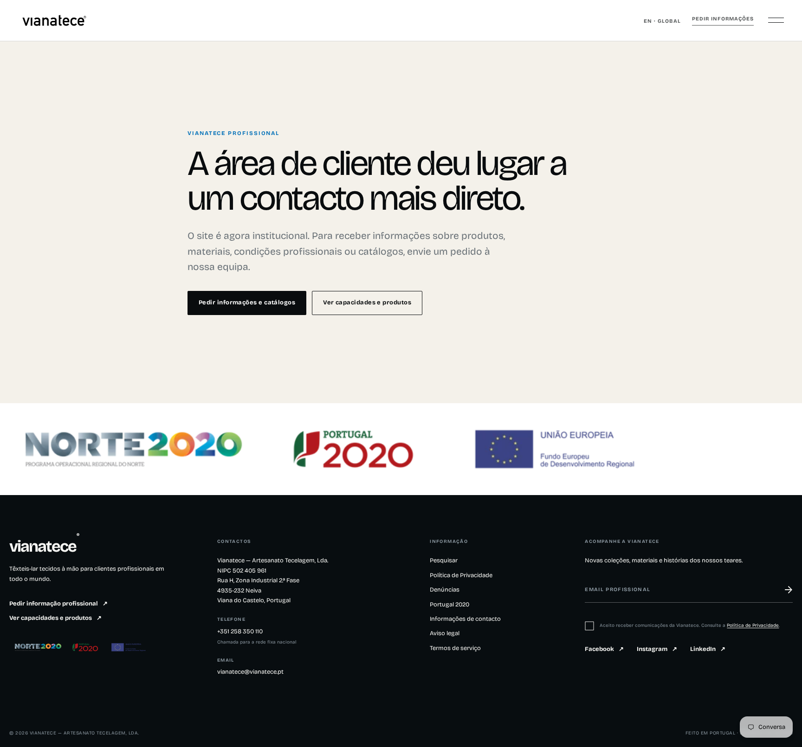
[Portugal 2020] (85, 647)
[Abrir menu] (776, 20)
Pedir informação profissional (58, 603)
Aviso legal (444, 633)
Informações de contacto (465, 619)
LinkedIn (707, 649)
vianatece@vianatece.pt (250, 672)
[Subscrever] (783, 589)
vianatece (44, 547)
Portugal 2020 (449, 604)
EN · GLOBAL (662, 21)
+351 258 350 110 (240, 631)
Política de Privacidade (461, 575)
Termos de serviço (455, 648)
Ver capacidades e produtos (367, 302)
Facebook (604, 649)
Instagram (657, 649)
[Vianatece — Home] (54, 20)
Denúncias (444, 589)
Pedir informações (723, 19)
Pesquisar (444, 560)
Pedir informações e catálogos (247, 302)
